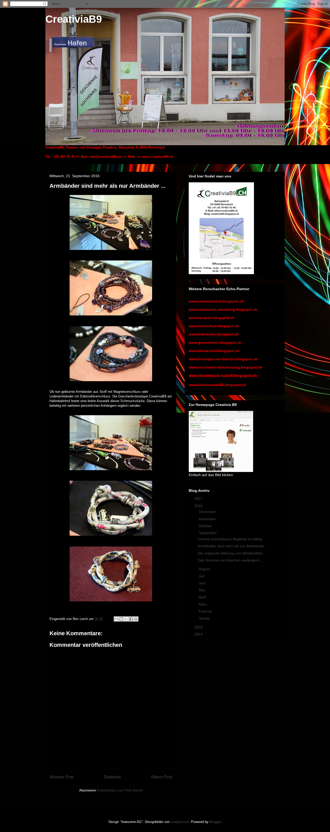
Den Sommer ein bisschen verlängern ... (230, 560)
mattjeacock (180, 822)
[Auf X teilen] (126, 619)
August (205, 569)
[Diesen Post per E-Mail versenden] (116, 619)
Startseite (112, 777)
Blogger (215, 822)
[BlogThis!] (121, 619)
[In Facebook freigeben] (131, 619)
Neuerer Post (62, 777)
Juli (202, 576)
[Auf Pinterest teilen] (135, 619)
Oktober (206, 526)
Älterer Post (161, 777)
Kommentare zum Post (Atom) (120, 790)
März (203, 604)
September (208, 533)
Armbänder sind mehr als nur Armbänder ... (233, 546)
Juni (203, 583)
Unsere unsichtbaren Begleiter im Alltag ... (232, 539)
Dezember (208, 512)
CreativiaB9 (73, 19)
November (208, 519)
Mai (202, 590)
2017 (199, 498)
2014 (199, 634)
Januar (205, 618)
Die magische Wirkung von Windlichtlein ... (232, 553)
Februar (206, 611)
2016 (199, 506)
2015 (199, 627)
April (203, 597)
